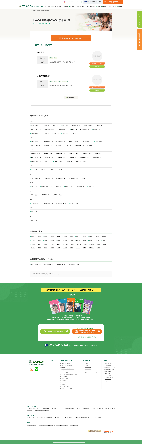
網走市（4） (100, 125)
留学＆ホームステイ (69, 408)
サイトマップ (36, 2)
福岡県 (52, 248)
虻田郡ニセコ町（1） (36, 129)
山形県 (58, 236)
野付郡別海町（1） (73, 178)
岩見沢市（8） (96, 129)
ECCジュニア (40, 417)
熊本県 (71, 248)
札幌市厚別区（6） (36, 153)
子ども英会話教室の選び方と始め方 (69, 374)
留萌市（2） (34, 211)
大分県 (78, 248)
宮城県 (65, 236)
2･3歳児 (86, 363)
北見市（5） (69, 145)
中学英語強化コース (49, 264)
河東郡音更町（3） (48, 141)
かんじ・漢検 (108, 375)
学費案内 (120, 6)
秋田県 (45, 236)
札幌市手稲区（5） (99, 153)
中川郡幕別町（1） (48, 178)
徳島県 (104, 244)
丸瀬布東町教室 (43, 76)
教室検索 (47, 6)
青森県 (39, 236)
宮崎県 (84, 248)
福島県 (71, 236)
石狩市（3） (74, 129)
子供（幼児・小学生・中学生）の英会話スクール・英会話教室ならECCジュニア (69, 442)
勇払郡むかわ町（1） (61, 203)
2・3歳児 (65, 6)
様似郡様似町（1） (84, 157)
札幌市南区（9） (72, 157)
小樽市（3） (65, 133)
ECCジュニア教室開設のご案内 (82, 417)
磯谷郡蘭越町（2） (85, 129)
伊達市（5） (43, 169)
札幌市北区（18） (48, 153)
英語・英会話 (108, 363)
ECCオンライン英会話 (96, 417)
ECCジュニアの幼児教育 (67, 365)
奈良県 (58, 244)
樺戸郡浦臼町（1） (61, 141)
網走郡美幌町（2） (89, 125)
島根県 (79, 244)
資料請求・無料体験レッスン (68, 369)
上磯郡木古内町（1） (74, 141)
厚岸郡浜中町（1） (36, 125)
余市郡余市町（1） (75, 203)
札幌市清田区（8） (60, 153)
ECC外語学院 (49, 417)
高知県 (45, 248)
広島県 (92, 244)
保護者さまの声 (65, 378)
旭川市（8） (56, 125)
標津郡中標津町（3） (36, 161)
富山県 (65, 240)
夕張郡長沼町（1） (48, 203)
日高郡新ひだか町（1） (47, 186)
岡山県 (85, 244)
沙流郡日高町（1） (97, 157)
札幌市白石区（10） (73, 153)
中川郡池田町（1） (36, 178)
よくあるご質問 (45, 2)
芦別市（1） (65, 125)
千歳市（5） (53, 169)
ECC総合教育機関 (30, 417)
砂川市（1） (70, 161)
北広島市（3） (58, 145)
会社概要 (63, 384)
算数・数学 (107, 373)
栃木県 (84, 236)
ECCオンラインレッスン (57, 408)
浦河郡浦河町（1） (36, 133)
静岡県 (90, 240)
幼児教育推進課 (45, 408)
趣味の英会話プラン (74, 264)
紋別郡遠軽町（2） (57, 195)
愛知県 (97, 240)
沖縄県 (98, 248)
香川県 (33, 248)
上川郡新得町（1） (100, 141)
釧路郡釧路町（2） (79, 145)
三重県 (103, 240)
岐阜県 (84, 240)
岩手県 (52, 236)
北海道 (33, 236)
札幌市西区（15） (48, 157)
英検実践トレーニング (110, 367)
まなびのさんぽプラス (110, 381)
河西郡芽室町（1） (36, 141)
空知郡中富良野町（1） (82, 161)
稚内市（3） (34, 220)
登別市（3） (85, 178)
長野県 (52, 240)
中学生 (98, 6)
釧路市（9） (90, 145)
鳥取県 (72, 244)
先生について (64, 376)
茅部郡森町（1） (48, 145)
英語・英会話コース (36, 264)
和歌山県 (65, 244)
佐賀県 (58, 248)
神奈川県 (104, 236)
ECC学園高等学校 (74, 425)
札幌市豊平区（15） (36, 157)
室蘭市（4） (34, 195)
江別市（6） (56, 133)
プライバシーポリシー (66, 386)
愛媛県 (39, 248)
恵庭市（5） (47, 133)
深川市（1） (59, 186)
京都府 (39, 244)
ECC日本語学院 (68, 417)
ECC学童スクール (58, 417)
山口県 (98, 244)
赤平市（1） (47, 125)
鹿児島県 (91, 248)
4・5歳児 (72, 6)
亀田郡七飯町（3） (36, 145)
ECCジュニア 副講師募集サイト (84, 408)
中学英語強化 (108, 365)
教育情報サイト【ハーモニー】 (56, 2)
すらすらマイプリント (110, 377)
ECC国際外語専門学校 (31, 425)
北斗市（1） (91, 186)
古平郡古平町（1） (80, 186)
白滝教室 (40, 52)
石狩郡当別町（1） (63, 129)
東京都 (39, 240)
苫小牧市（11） (63, 169)
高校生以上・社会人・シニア (109, 6)
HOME (52, 360)
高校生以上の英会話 (109, 369)
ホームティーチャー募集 (67, 388)
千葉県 (33, 240)
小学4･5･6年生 (88, 369)
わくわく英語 (108, 371)
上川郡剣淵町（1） (87, 141)
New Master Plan (61, 264)
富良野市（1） (68, 186)
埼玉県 (97, 236)
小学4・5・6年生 (91, 6)
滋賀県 (33, 244)
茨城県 (78, 236)
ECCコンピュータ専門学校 (62, 425)
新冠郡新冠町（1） (61, 178)
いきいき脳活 (108, 379)
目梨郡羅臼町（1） (45, 195)
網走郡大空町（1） (76, 125)
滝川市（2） (34, 169)
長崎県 (65, 248)
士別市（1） (48, 161)
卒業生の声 (64, 380)
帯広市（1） (75, 133)
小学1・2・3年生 (80, 6)
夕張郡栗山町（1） (36, 203)
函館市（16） (34, 186)
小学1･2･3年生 (88, 367)
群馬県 (90, 236)
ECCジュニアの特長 (56, 6)
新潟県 (58, 240)
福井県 (78, 240)
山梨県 (45, 240)
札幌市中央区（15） (87, 153)
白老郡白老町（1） (59, 161)
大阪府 (45, 244)
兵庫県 (52, 244)
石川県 (71, 240)
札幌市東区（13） (60, 157)
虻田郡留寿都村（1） (50, 129)
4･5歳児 (86, 365)
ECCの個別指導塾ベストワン (33, 408)
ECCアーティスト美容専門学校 (46, 425)
